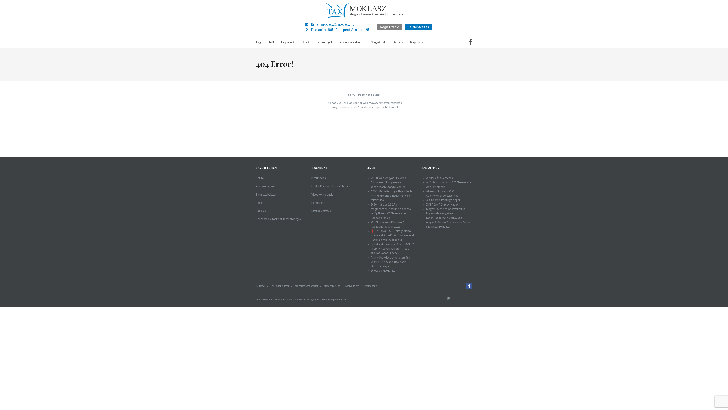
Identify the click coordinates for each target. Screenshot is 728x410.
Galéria (397, 42)
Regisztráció (389, 27)
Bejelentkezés (418, 27)
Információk (318, 178)
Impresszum (371, 286)
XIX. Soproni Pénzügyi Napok (443, 200)
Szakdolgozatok (321, 210)
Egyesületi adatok (280, 286)
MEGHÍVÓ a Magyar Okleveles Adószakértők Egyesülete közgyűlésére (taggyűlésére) (388, 182)
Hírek (305, 42)
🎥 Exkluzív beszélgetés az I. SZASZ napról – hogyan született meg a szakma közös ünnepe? (392, 249)
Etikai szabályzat (266, 194)
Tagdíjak (261, 210)
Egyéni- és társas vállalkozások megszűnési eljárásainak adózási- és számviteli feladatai (448, 222)
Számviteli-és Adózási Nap (442, 195)
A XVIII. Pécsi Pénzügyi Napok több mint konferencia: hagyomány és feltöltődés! (391, 196)
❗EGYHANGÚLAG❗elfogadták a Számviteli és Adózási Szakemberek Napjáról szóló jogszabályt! (393, 235)
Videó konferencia (322, 194)
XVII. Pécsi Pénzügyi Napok (442, 204)
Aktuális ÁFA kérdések (439, 178)
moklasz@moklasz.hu (337, 24)
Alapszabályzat (265, 186)
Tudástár (260, 286)
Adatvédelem (352, 286)
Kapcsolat (417, 42)
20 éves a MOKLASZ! (383, 270)
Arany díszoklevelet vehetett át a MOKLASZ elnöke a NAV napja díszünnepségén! (390, 262)
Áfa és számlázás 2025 (440, 191)
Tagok (259, 202)
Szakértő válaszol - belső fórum (330, 186)
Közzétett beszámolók (306, 286)
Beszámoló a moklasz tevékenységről (278, 219)
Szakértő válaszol (352, 42)
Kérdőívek (317, 202)
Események (324, 42)
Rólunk (260, 178)
